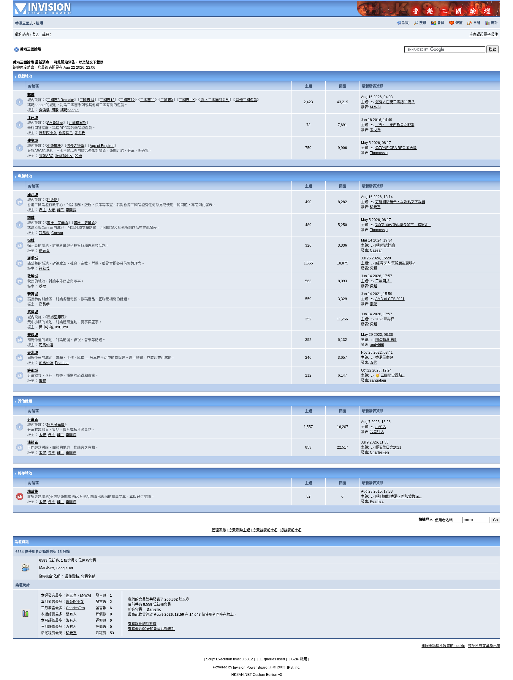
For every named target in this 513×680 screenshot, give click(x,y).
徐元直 (375, 207)
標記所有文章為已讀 (484, 646)
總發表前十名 (291, 530)
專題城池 (25, 176)
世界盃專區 (56, 317)
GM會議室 (55, 123)
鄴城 (30, 95)
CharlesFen (379, 452)
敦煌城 (32, 276)
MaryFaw (46, 567)
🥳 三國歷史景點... (390, 375)
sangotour (378, 380)
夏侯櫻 (44, 110)
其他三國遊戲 (246, 100)
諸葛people (69, 110)
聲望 (459, 23)
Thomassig (379, 153)
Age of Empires (102, 146)
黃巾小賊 (46, 327)
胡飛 (54, 110)
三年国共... (383, 281)
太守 (51, 210)
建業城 (32, 141)
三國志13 (107, 100)
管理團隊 (219, 530)
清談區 (32, 443)
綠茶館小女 (48, 133)
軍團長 (71, 210)
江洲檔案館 (77, 123)
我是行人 (377, 432)
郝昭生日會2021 (388, 447)
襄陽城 (32, 258)
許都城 (32, 371)
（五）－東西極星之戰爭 (394, 125)
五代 (373, 363)
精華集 (32, 492)
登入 (35, 34)
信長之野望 (75, 146)
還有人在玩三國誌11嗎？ (395, 102)
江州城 (32, 118)
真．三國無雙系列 (214, 100)
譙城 (30, 218)
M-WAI (375, 107)
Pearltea (62, 363)
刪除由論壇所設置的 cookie (443, 646)
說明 (405, 23)
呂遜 (78, 156)
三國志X (166, 100)
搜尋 (422, 23)
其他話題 (25, 401)
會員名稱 (88, 576)
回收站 (52, 200)
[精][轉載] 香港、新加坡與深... (398, 496)
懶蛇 (373, 304)
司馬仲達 (46, 345)
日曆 (476, 23)
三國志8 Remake (60, 100)
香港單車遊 (384, 357)
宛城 (30, 241)
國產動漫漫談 (386, 340)
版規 (39, 23)
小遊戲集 (54, 146)
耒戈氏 (80, 133)
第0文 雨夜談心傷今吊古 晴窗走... (403, 225)
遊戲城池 (25, 76)
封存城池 (25, 473)
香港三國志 (24, 23)
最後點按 (72, 576)
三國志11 (147, 100)
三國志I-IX (187, 100)
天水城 (32, 353)
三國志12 (127, 100)
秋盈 (42, 286)
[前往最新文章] (372, 102)
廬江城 (32, 195)
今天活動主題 (239, 530)
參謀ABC (46, 156)
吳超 (373, 268)
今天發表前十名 (265, 530)
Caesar (57, 233)
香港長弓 (65, 133)
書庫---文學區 (57, 223)
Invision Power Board (250, 667)
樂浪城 (32, 335)
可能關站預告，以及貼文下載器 (79, 62)
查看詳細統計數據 (142, 624)
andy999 (377, 345)
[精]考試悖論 (385, 245)
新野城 (32, 294)
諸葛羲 (44, 233)
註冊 (45, 34)
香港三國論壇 (30, 49)
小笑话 (380, 427)
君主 (42, 210)
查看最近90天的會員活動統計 (151, 629)
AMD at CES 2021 (390, 299)
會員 (440, 23)
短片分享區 (56, 425)
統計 (494, 23)
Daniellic (154, 609)
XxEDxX (61, 327)
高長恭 (44, 304)
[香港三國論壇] (428, 8)
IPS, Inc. (293, 667)
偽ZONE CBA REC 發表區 (396, 148)
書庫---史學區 (84, 223)
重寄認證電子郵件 (483, 34)
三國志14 (87, 100)
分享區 (32, 420)
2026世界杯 (384, 319)
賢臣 (60, 210)
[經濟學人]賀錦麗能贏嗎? (395, 263)
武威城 (32, 312)
